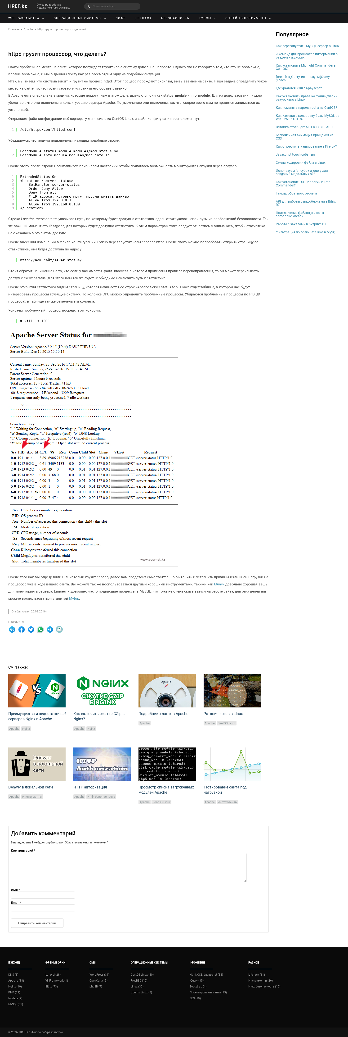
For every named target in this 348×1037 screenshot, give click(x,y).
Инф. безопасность (101, 796)
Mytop (74, 598)
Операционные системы (78, 18)
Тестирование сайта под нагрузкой (225, 790)
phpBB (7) (95, 986)
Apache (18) (16, 980)
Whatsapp (40, 629)
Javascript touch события (295, 154)
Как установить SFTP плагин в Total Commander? (303, 183)
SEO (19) (195, 998)
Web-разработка (24, 18)
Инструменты (32, 796)
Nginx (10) (15, 986)
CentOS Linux (227, 723)
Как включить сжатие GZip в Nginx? (99, 716)
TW (31, 629)
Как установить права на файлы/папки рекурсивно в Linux (306, 97)
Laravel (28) (53, 974)
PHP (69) (14, 992)
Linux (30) (137, 986)
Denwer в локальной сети (30, 787)
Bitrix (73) (51, 986)
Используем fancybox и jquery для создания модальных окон (302, 172)
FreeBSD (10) (139, 980)
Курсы (205, 18)
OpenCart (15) (98, 980)
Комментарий (23, 850)
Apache (14, 728)
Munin (219, 584)
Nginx (26, 728)
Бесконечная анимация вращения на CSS (305, 136)
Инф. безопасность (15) (264, 986)
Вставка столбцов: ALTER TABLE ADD (304, 127)
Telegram (50, 629)
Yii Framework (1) (56, 980)
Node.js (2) (15, 998)
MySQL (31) (15, 1004)
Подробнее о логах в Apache (163, 713)
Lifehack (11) (256, 974)
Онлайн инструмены (245, 18)
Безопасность (175, 18)
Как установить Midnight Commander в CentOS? (306, 67)
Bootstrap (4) (198, 986)
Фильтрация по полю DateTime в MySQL (306, 232)
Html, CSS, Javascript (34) (206, 974)
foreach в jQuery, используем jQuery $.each (303, 78)
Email (59, 629)
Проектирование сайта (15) (208, 992)
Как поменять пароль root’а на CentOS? (306, 107)
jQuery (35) (197, 980)
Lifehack (143, 18)
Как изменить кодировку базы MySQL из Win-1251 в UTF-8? (307, 117)
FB (21, 629)
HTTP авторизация (90, 787)
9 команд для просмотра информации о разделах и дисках (307, 55)
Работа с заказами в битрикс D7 (301, 224)
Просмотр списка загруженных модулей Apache (166, 790)
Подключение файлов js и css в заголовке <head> (300, 214)
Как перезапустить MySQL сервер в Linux (307, 46)
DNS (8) (13, 974)
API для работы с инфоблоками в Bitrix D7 (306, 203)
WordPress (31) (99, 974)
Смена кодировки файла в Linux (301, 162)
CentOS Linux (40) (142, 974)
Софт (120, 18)
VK (12, 629)
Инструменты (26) (260, 980)
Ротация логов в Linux (223, 713)
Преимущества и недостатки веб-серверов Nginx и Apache (37, 716)
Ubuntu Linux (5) (141, 992)
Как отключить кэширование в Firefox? (306, 146)
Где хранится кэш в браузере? (299, 88)
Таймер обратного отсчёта (296, 193)
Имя (15, 890)
